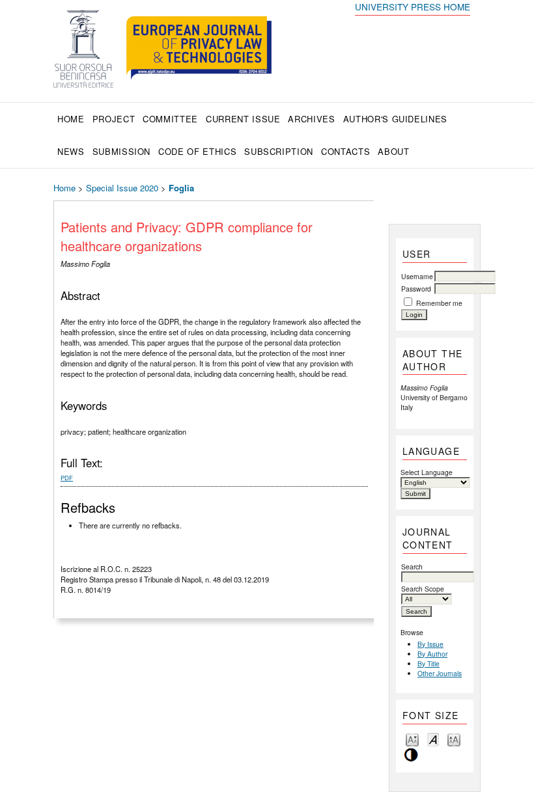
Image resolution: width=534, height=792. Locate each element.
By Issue (430, 644)
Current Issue (243, 119)
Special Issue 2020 (122, 188)
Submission (121, 151)
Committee (170, 119)
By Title (428, 663)
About (393, 151)
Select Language (426, 472)
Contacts (345, 151)
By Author (432, 654)
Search (412, 566)
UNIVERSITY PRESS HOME (412, 6)
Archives (311, 119)
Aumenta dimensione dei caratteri (453, 738)
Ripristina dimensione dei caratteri (433, 738)
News (71, 151)
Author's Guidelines (395, 119)
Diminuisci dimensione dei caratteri (412, 738)
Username (417, 276)
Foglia (181, 188)
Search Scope (422, 589)
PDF (67, 477)
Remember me (439, 303)
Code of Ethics (197, 151)
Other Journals (439, 673)
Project (113, 119)
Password (416, 289)
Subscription (278, 151)
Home (71, 119)
